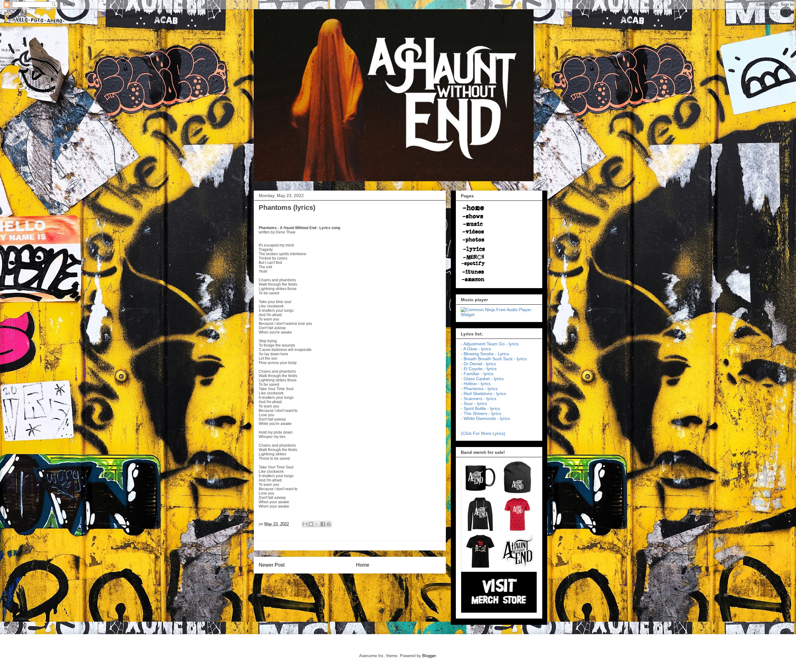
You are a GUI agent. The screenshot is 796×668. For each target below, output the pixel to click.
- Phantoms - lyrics (479, 388)
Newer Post (272, 565)
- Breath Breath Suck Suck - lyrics (494, 358)
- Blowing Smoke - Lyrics (485, 353)
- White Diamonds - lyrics (485, 418)
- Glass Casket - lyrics (482, 378)
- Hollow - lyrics (476, 383)
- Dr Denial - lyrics (478, 363)
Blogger (429, 655)
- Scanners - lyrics (478, 398)
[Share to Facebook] (323, 524)
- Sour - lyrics (474, 403)
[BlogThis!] (311, 524)
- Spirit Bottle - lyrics (480, 408)
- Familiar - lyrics (477, 373)
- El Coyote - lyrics (479, 368)
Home (362, 565)
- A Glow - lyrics (476, 348)
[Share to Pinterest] (329, 524)
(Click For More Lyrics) (483, 433)
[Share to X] (317, 524)
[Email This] (305, 524)
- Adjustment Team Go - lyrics (490, 343)
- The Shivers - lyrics (481, 413)
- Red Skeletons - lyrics (483, 393)
